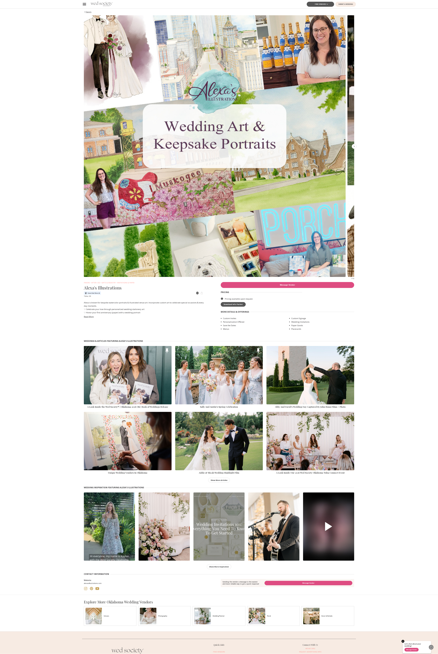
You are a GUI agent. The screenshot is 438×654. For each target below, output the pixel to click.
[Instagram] (86, 589)
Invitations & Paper (125, 283)
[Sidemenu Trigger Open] (84, 4)
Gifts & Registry (109, 283)
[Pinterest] (92, 589)
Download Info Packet (233, 304)
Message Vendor (287, 285)
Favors (87, 283)
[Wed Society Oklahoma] (101, 4)
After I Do (95, 283)
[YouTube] (97, 589)
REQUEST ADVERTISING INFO (310, 652)
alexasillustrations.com (93, 583)
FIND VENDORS (320, 4)
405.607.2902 (310, 649)
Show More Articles (219, 480)
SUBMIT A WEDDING (345, 4)
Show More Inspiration (219, 567)
